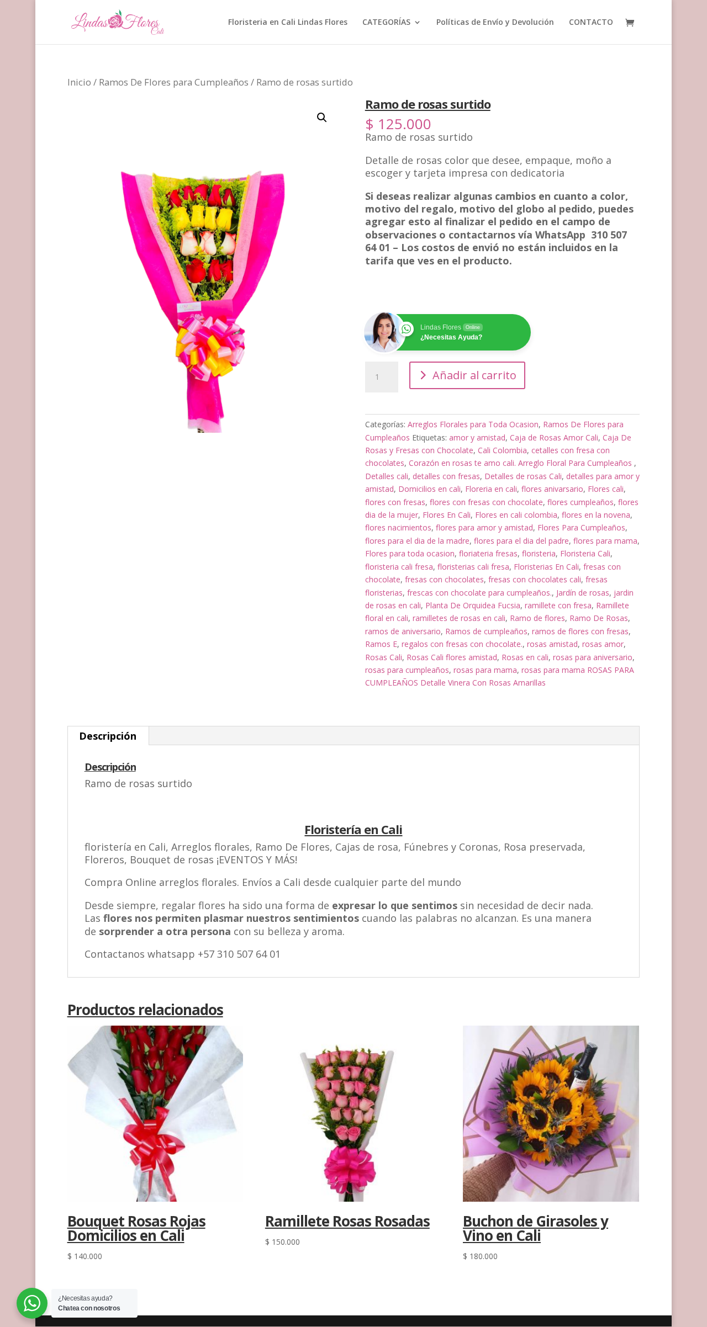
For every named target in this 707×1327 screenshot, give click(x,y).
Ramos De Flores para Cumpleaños (174, 82)
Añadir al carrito (474, 375)
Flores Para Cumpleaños (581, 527)
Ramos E (381, 644)
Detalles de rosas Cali (523, 476)
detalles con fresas (446, 476)
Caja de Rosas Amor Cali (554, 437)
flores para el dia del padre (521, 540)
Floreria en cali (491, 489)
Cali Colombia (502, 450)
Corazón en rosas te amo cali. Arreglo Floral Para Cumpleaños (521, 463)
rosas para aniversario (592, 657)
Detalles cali (386, 476)
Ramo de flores (537, 618)
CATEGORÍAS (386, 22)
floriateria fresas (488, 553)
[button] (322, 118)
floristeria (539, 553)
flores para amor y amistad (484, 527)
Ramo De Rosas (598, 618)
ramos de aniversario (403, 631)
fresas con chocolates (444, 579)
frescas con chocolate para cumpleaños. (479, 592)
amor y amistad (477, 437)
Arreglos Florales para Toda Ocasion (473, 424)
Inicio (79, 82)
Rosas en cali (525, 657)
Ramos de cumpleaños (486, 631)
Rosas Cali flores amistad (452, 657)
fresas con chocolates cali (534, 579)
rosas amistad (552, 644)
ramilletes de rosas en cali (459, 618)
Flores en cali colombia (516, 514)
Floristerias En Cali (546, 566)
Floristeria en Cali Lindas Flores (287, 22)
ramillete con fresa (558, 605)
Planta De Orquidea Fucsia (472, 605)
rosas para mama (485, 670)
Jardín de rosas (582, 592)
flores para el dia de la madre (417, 540)
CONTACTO (591, 22)
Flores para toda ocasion (410, 553)
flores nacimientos (398, 527)
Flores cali (606, 489)
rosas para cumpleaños (407, 670)
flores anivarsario (552, 489)
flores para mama (605, 540)
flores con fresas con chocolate (486, 502)
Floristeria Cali (585, 553)
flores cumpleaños (580, 502)
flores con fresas (395, 502)
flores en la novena (596, 514)
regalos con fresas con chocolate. (462, 644)
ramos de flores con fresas (580, 631)
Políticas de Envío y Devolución (495, 22)
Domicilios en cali (429, 489)
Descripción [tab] (107, 735)
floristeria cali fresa (399, 566)
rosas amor (603, 644)
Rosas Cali (383, 657)
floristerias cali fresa (473, 566)
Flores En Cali (447, 514)
